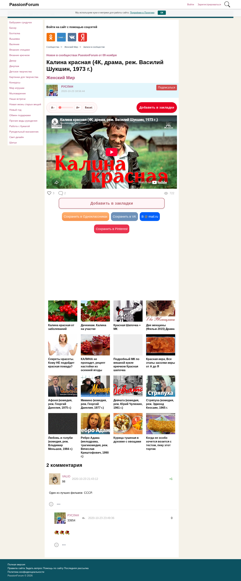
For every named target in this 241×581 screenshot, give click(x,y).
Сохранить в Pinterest (112, 229)
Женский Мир (60, 77)
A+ (78, 107)
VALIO (66, 476)
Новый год (15, 109)
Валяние (14, 44)
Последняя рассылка (76, 568)
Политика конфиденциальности (26, 571)
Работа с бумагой (19, 126)
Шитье (13, 142)
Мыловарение (17, 93)
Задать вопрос (34, 568)
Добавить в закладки (156, 107)
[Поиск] (227, 4)
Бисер (12, 27)
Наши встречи (17, 98)
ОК (161, 12)
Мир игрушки (16, 88)
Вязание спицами (19, 49)
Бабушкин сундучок (20, 22)
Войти (190, 4)
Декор (12, 60)
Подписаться (166, 87)
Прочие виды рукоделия (23, 120)
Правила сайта (16, 568)
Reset (88, 107)
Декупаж (14, 66)
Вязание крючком (19, 55)
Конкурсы (14, 82)
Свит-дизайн (16, 137)
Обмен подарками (20, 115)
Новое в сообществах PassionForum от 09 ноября (81, 55)
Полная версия (16, 564)
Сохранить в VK (124, 216)
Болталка (14, 33)
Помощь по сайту (53, 568)
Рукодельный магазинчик (23, 131)
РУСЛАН (67, 86)
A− (53, 107)
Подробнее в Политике (142, 12)
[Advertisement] (79, 266)
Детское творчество (20, 71)
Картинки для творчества (23, 77)
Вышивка (14, 38)
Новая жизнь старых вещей (25, 104)
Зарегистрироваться (209, 4)
